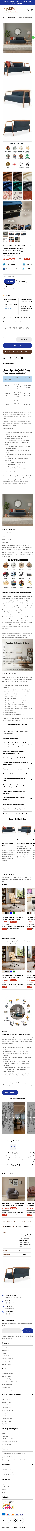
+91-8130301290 (10, 1303)
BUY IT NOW (17, 345)
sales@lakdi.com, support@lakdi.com (14, 1453)
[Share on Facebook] (10, 358)
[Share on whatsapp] (16, 358)
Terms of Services (27, 1336)
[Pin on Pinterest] (22, 358)
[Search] (28, 10)
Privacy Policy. (8, 1338)
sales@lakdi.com (10, 1308)
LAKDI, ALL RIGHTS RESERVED (15, 1527)
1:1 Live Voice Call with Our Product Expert (17, 352)
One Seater (9, 287)
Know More (7, 308)
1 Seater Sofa (11, 17)
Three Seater (9, 281)
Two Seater (21, 281)
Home (3, 17)
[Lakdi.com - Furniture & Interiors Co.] (13, 1118)
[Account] (24, 10)
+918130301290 (8, 1457)
